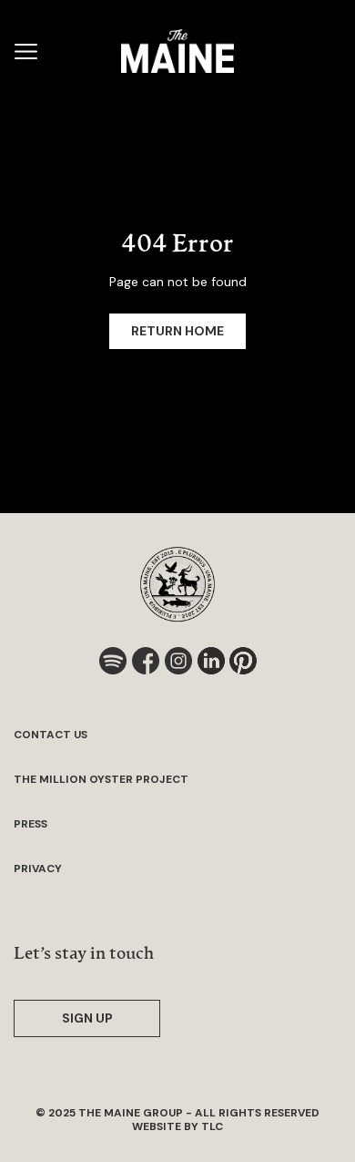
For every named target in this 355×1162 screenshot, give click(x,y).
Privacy (38, 869)
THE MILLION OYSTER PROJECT (101, 780)
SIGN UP (87, 1018)
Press (30, 824)
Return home (177, 331)
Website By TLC (177, 1126)
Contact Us (50, 735)
